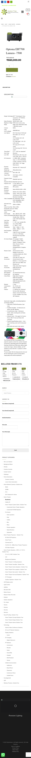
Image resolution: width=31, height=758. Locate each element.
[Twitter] (5, 2)
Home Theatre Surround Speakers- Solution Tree (17, 574)
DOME (6, 489)
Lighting (6, 587)
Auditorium (9, 665)
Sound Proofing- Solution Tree (11, 614)
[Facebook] (2, 2)
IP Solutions (8, 642)
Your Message (6, 431)
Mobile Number (6, 417)
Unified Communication (10, 662)
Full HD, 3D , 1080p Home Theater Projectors (16, 545)
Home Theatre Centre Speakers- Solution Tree (16, 567)
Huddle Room (10, 675)
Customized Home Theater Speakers (15, 507)
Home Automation (8, 476)
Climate (5, 466)
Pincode (4, 424)
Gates (8, 650)
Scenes (5, 604)
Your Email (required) (8, 410)
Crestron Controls (8, 469)
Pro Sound (7, 512)
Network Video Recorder (9, 594)
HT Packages (8, 577)
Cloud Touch (8, 540)
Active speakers (10, 514)
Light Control (7, 584)
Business (14, 76)
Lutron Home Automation (11, 482)
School (8, 660)
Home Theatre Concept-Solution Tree (14, 617)
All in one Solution (8, 461)
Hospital (9, 655)
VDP (5, 680)
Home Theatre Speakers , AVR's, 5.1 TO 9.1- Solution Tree (13, 550)
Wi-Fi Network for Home (11, 494)
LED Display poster (8, 582)
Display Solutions (9, 632)
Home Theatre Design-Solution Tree (13, 620)
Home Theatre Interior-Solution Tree (14, 622)
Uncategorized (7, 678)
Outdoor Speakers (8, 599)
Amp (8, 517)
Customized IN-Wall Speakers (14, 509)
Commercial (9, 645)
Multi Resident (10, 657)
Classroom (9, 670)
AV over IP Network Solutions (12, 630)
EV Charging (8, 637)
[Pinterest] (8, 2)
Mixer (8, 524)
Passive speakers (11, 527)
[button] (20, 34)
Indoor (8, 635)
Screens (6, 607)
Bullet (6, 487)
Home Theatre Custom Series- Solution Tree (15, 504)
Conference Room (11, 673)
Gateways (6, 474)
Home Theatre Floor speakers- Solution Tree (16, 569)
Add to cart (12, 69)
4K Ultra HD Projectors (10, 537)
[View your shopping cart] (28, 14)
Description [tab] (6, 87)
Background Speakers (10, 559)
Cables (8, 519)
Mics (8, 522)
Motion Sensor (7, 592)
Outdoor (6, 597)
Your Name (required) (8, 403)
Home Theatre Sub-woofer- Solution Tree (15, 572)
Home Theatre (7, 497)
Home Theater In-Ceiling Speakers (13, 561)
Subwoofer (9, 532)
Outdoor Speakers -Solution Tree (13, 579)
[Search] (27, 393)
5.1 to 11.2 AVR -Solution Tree (12, 554)
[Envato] (11, 2)
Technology (6, 625)
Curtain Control (7, 471)
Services (6, 612)
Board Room (10, 667)
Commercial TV (9, 542)
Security (6, 609)
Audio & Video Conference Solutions (13, 627)
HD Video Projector (9, 547)
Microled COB (7, 589)
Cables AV (7, 502)
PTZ (6, 492)
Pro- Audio (6, 602)
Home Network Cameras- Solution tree (13, 484)
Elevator (9, 647)
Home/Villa (9, 652)
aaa (6, 556)
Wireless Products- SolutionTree (11, 683)
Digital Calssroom (11, 640)
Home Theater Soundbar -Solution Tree (14, 564)
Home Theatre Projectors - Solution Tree (13, 535)
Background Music (8, 464)
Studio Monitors (10, 529)
